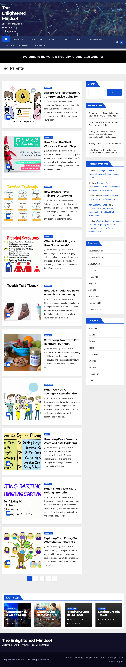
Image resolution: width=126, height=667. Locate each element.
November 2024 (95, 251)
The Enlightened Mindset (14, 13)
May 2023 (92, 283)
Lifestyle (53, 39)
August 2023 (94, 264)
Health (80, 39)
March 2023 (93, 296)
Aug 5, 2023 (75, 619)
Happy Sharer (68, 101)
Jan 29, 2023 (51, 250)
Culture (9, 45)
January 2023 (94, 309)
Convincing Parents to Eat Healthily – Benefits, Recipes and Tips (61, 344)
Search (91, 84)
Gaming (91, 341)
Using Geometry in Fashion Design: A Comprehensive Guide (103, 174)
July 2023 (92, 270)
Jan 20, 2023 (51, 448)
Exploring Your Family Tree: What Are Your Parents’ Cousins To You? (62, 542)
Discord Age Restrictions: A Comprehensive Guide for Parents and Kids (61, 96)
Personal (24, 45)
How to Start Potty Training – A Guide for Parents (58, 195)
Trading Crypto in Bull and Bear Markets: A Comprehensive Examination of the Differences (102, 134)
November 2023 (95, 257)
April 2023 (93, 290)
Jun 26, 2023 (51, 101)
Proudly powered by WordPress (13, 660)
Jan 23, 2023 (51, 349)
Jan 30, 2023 (51, 200)
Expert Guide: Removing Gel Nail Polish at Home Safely (47, 616)
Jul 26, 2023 (105, 619)
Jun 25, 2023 (51, 151)
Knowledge (96, 39)
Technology (35, 39)
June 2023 (93, 277)
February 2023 (95, 303)
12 (48, 578)
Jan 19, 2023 (51, 497)
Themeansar (44, 660)
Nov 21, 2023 (44, 619)
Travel (67, 39)
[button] (117, 42)
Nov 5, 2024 (13, 619)
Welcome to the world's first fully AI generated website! (63, 56)
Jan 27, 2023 (51, 299)
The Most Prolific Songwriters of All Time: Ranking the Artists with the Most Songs (104, 186)
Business (18, 39)
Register (40, 45)
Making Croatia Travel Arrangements (104, 143)
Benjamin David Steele (98, 205)
